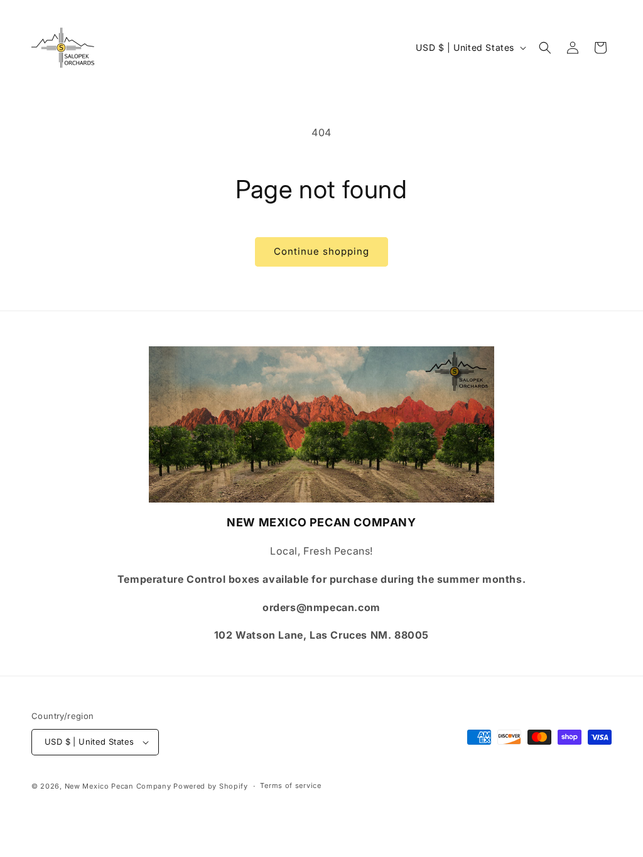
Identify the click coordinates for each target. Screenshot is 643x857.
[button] (545, 47)
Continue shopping (321, 251)
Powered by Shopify (210, 786)
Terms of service (290, 785)
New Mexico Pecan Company (119, 786)
